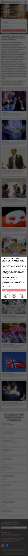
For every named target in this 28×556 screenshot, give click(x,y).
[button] (14, 286)
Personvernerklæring (5, 281)
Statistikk (13, 294)
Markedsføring (22, 294)
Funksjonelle (5, 294)
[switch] (5, 296)
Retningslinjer (13, 281)
